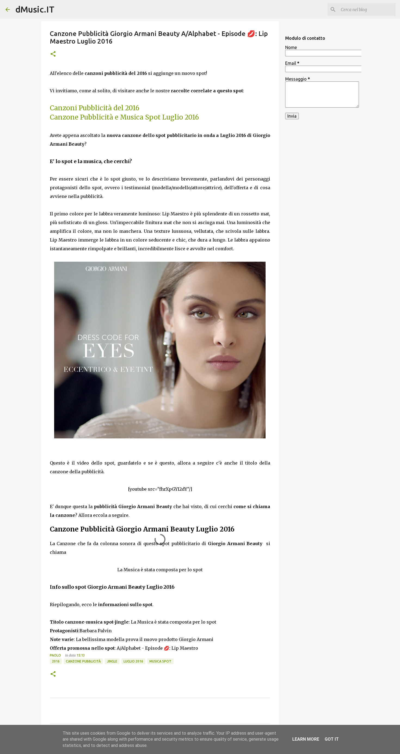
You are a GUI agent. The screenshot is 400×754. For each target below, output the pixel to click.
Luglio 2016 (133, 661)
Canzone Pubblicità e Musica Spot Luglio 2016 (124, 117)
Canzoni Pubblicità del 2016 (94, 108)
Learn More (305, 739)
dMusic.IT (34, 9)
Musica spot (160, 661)
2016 (56, 661)
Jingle (112, 661)
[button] (53, 54)
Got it (332, 739)
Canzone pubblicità (83, 661)
